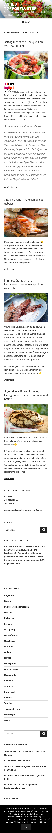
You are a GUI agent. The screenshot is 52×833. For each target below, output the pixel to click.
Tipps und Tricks (12, 708)
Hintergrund (10, 663)
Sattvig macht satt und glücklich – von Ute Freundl (24, 44)
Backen (7, 601)
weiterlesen (10, 187)
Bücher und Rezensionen (16, 606)
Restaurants (10, 674)
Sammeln (8, 680)
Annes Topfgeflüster (20, 6)
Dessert (8, 612)
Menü (27, 22)
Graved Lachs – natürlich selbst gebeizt (23, 201)
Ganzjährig (9, 629)
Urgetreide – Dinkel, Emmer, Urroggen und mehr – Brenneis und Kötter (26, 395)
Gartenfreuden (11, 635)
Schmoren (9, 686)
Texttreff (11, 105)
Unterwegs (9, 714)
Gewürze (8, 646)
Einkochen (9, 618)
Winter (7, 720)
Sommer (8, 697)
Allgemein (9, 595)
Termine (8, 703)
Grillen (7, 652)
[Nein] (48, 819)
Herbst (7, 657)
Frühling (8, 623)
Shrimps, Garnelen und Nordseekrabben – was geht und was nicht (24, 284)
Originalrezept (11, 669)
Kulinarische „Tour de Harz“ (17, 760)
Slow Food (9, 691)
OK (26, 827)
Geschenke (9, 640)
